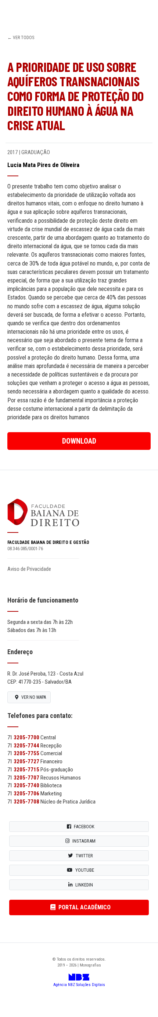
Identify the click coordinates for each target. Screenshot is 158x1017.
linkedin (84, 885)
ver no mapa (33, 697)
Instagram (84, 841)
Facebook (84, 826)
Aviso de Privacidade (29, 569)
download (79, 441)
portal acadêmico (84, 907)
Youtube (84, 870)
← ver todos (20, 37)
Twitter (84, 855)
